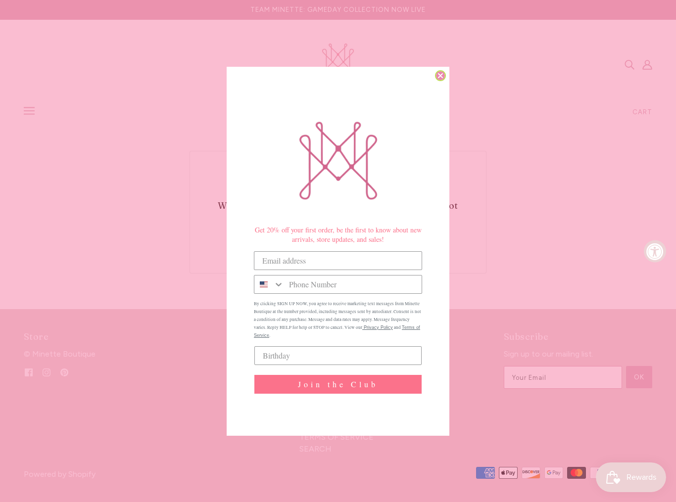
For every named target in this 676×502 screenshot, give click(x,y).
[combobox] (269, 284)
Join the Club (338, 384)
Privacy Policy (377, 327)
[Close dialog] (440, 76)
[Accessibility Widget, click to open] (655, 251)
